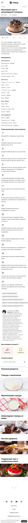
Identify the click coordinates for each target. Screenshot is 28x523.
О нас (14, 509)
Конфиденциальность (14, 516)
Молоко (3, 95)
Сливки (3, 82)
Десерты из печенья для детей (10, 296)
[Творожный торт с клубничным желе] (14, 470)
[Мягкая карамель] (14, 447)
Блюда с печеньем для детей (9, 293)
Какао (2, 71)
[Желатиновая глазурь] (14, 404)
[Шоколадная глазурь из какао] (14, 427)
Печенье (3, 120)
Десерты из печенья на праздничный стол (12, 299)
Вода (2, 98)
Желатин (3, 93)
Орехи (3, 117)
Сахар (3, 68)
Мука (2, 66)
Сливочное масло (6, 76)
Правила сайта (14, 512)
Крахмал (3, 87)
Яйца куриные (5, 63)
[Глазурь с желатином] (14, 384)
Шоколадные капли (6, 123)
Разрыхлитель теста (7, 74)
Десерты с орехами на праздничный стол (12, 305)
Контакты (14, 506)
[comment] (25, 362)
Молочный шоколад (6, 125)
